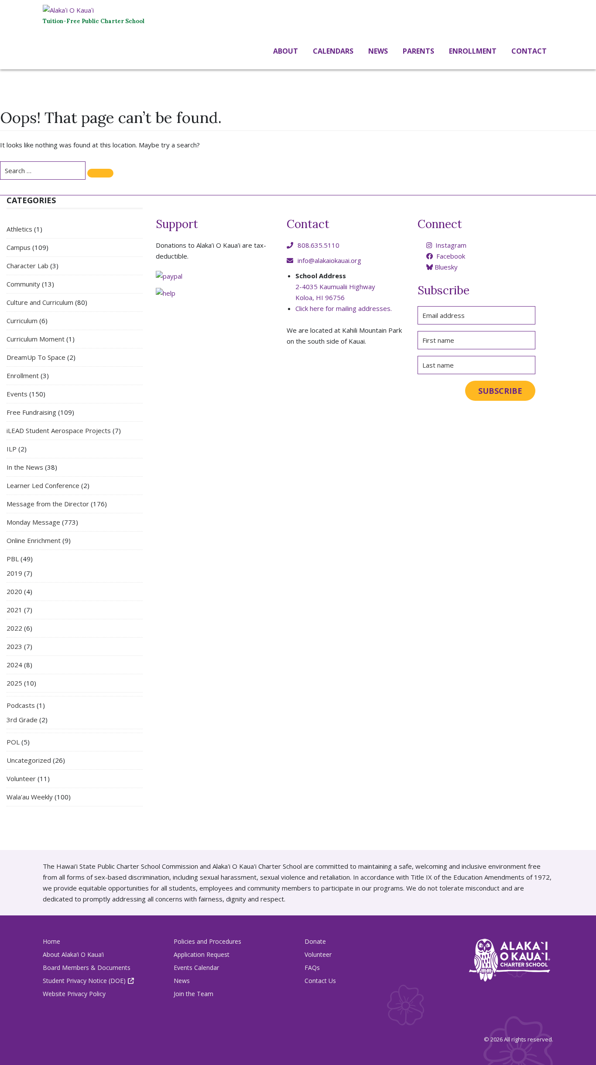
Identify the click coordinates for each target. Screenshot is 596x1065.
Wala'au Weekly (30, 796)
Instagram (450, 245)
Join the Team (193, 994)
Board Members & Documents (86, 967)
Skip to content (2, 70)
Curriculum (22, 320)
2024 (14, 664)
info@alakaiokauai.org (329, 260)
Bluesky (445, 267)
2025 (14, 683)
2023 (14, 646)
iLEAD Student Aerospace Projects (59, 430)
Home (51, 941)
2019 (14, 573)
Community (23, 284)
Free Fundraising (31, 412)
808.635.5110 (318, 245)
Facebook (450, 256)
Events (17, 393)
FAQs (312, 967)
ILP (12, 448)
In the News (25, 467)
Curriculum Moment (36, 339)
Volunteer (21, 778)
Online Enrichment (34, 540)
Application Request (201, 954)
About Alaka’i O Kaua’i (73, 954)
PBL (13, 558)
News (377, 51)
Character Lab (27, 265)
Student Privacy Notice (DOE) (84, 980)
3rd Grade (22, 719)
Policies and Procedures (207, 941)
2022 (14, 628)
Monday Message (33, 522)
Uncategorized (29, 760)
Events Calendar (196, 967)
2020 (14, 591)
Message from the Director (48, 503)
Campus (19, 247)
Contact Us (320, 980)
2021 (14, 609)
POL (13, 741)
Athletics (19, 229)
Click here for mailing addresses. (343, 308)
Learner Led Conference (43, 485)
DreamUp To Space (36, 357)
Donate (315, 941)
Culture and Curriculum (40, 302)
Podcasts (21, 705)
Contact (528, 51)
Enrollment (23, 375)
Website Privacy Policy (74, 994)
